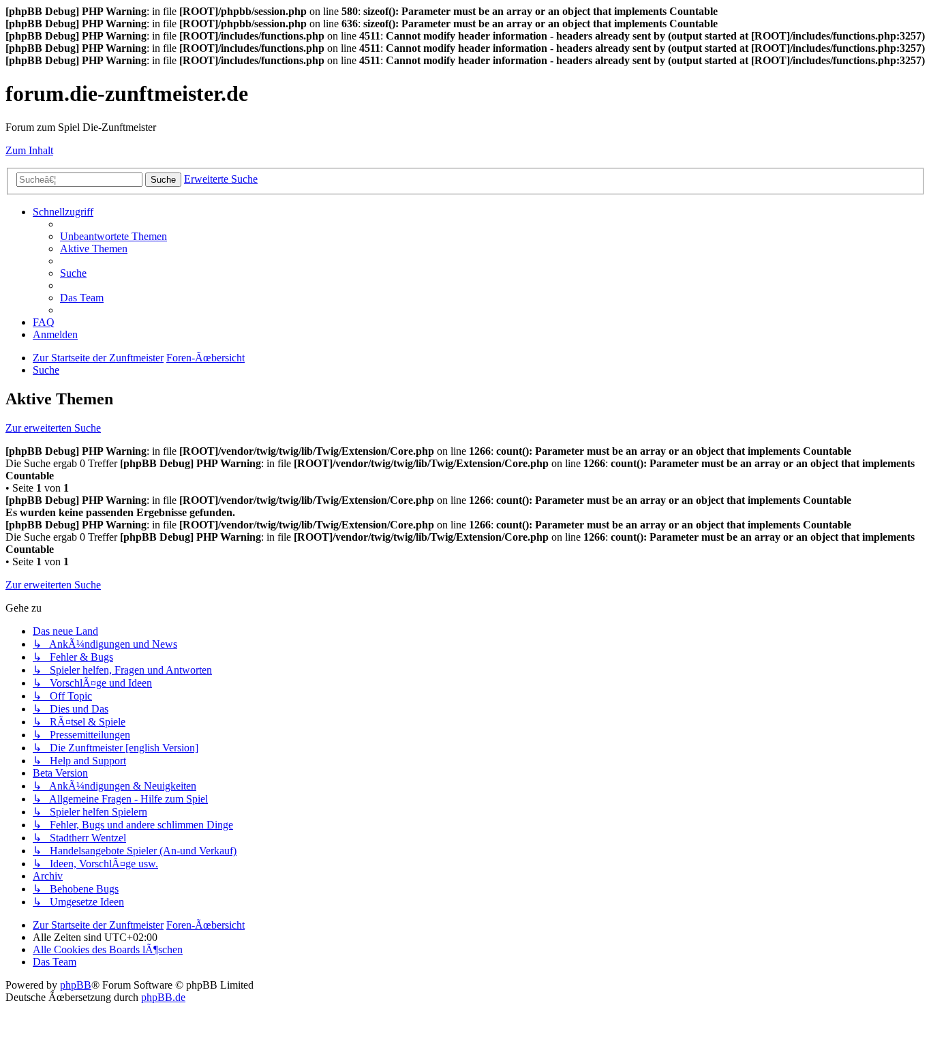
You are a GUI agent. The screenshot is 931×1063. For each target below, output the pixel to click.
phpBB (75, 985)
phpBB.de (163, 997)
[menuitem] (113, 236)
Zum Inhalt (29, 150)
